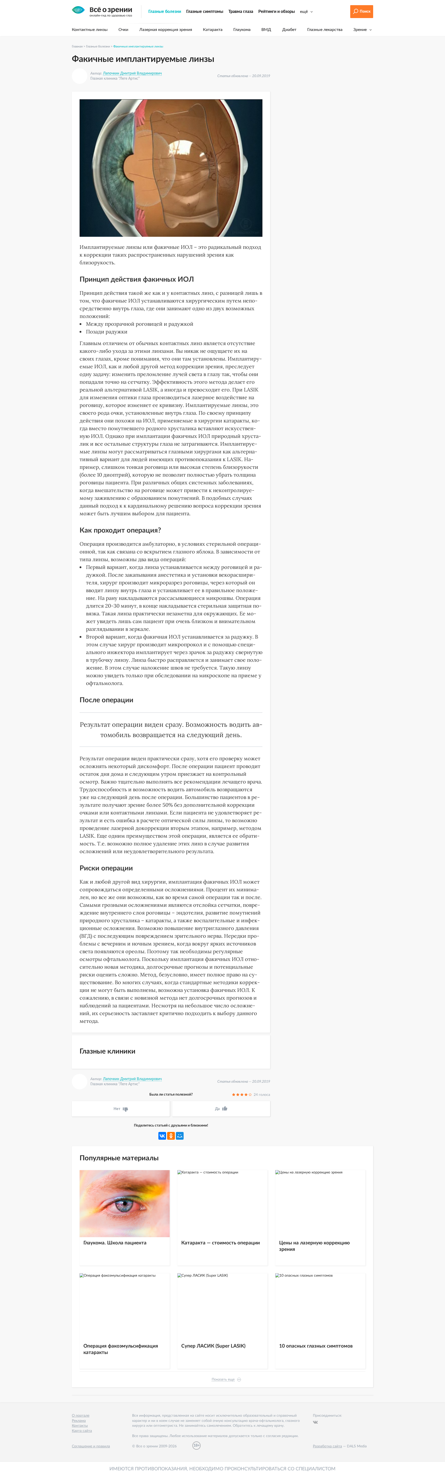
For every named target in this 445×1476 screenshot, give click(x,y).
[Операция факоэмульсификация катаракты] (125, 1306)
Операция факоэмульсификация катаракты (120, 1349)
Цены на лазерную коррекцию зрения (314, 1246)
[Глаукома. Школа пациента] (125, 1203)
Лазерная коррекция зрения (165, 30)
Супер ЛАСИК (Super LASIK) (213, 1346)
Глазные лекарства (325, 30)
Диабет (289, 30)
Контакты (80, 1426)
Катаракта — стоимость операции (220, 1243)
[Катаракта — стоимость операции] (222, 1203)
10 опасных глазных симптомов (316, 1346)
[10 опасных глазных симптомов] (320, 1306)
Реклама (79, 1421)
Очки (123, 30)
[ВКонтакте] (162, 1136)
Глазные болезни (164, 12)
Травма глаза (240, 12)
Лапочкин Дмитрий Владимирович (132, 73)
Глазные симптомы (204, 12)
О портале (80, 1415)
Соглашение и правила (91, 1446)
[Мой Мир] (180, 1136)
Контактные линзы (90, 30)
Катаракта (212, 30)
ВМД (266, 30)
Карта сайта (82, 1431)
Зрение (360, 30)
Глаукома (242, 30)
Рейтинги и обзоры (276, 12)
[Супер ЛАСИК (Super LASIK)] (222, 1306)
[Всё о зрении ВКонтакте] (315, 1422)
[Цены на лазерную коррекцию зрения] (320, 1203)
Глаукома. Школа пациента (115, 1243)
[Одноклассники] (171, 1136)
